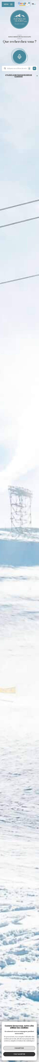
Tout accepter (19, 1054)
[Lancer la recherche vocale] (19, 56)
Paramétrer (19, 1048)
